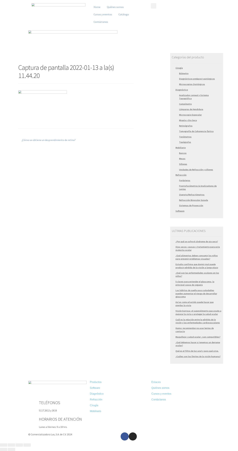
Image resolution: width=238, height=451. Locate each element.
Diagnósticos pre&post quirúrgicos (197, 78)
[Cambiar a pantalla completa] (19, 445)
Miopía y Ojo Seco (188, 120)
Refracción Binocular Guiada (193, 200)
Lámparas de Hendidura (191, 109)
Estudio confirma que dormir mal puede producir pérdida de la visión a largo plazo (197, 266)
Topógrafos (185, 142)
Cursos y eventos (103, 14)
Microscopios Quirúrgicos (192, 84)
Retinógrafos (186, 125)
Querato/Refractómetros (191, 194)
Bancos (183, 153)
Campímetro (185, 103)
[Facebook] (125, 436)
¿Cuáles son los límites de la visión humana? (198, 356)
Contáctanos (101, 21)
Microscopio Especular (190, 114)
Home (97, 7)
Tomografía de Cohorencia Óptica (196, 131)
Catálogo (124, 14)
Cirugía (179, 67)
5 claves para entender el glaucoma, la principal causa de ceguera (195, 283)
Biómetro (183, 73)
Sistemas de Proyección (191, 205)
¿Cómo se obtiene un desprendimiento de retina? (49, 140)
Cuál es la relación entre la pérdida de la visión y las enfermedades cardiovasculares (198, 321)
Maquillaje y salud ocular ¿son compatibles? (198, 336)
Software (180, 210)
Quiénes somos (115, 7)
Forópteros (184, 180)
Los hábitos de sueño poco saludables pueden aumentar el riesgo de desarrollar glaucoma (196, 293)
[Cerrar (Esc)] (3, 445)
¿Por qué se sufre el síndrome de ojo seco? (197, 241)
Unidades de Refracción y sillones (196, 169)
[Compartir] (11, 445)
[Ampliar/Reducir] (27, 445)
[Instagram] (133, 436)
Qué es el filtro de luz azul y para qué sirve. (197, 350)
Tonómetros (185, 136)
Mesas (182, 158)
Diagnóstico (182, 89)
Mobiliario (181, 147)
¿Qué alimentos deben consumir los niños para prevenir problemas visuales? (197, 257)
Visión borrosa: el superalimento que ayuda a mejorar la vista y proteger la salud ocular (198, 312)
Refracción (181, 174)
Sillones (183, 164)
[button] (153, 6)
